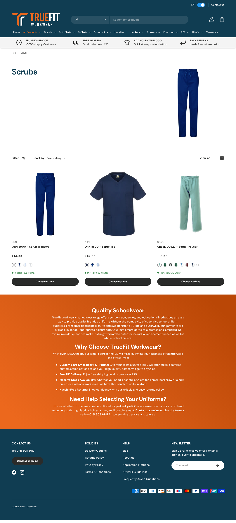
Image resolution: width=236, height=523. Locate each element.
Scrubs (24, 53)
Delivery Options (96, 451)
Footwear (168, 32)
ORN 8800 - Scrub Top (100, 247)
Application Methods (136, 465)
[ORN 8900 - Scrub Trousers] (45, 204)
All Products (30, 32)
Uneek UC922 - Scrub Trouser (177, 247)
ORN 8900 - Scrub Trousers (30, 247)
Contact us (217, 4)
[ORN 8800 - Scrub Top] (118, 204)
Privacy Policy (94, 465)
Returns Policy (94, 458)
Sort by (39, 158)
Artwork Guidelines (135, 472)
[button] (222, 19)
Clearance (212, 32)
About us (128, 458)
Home (16, 32)
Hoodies (119, 32)
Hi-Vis (195, 32)
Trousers (152, 32)
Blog (125, 451)
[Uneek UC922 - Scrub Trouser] (190, 204)
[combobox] (129, 20)
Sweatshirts (101, 32)
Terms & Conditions (98, 472)
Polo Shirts (65, 32)
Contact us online (27, 460)
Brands (48, 32)
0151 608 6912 (25, 451)
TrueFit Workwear (28, 506)
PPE (183, 32)
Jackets (135, 32)
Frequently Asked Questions (141, 479)
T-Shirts (82, 32)
